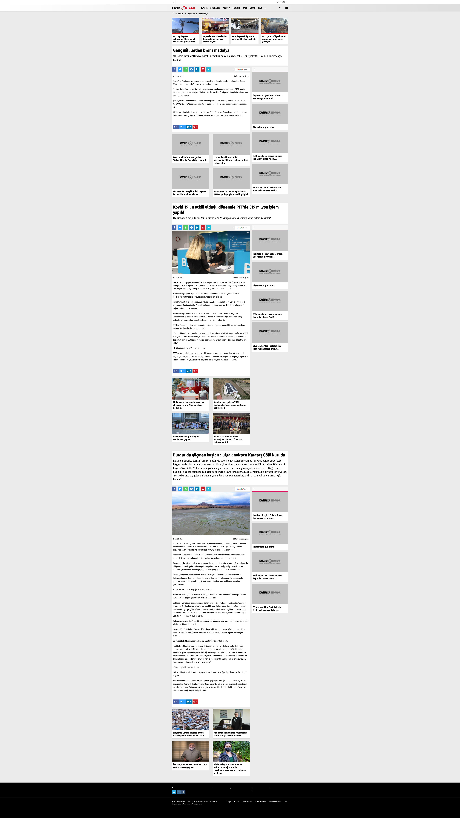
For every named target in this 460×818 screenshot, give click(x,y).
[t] (265, 8)
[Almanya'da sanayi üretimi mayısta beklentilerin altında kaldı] (190, 178)
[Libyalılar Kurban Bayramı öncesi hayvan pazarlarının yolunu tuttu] (190, 720)
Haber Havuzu (179, 14)
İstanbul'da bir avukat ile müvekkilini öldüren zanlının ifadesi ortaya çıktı (231, 160)
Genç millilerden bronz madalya (197, 14)
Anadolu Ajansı (244, 76)
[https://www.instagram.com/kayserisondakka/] (179, 792)
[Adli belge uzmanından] (231, 720)
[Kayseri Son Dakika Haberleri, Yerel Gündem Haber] (184, 8)
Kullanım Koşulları (275, 802)
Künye (229, 802)
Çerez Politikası (247, 802)
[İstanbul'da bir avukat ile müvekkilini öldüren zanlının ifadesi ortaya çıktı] (231, 144)
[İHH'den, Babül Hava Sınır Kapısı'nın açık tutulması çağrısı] (190, 751)
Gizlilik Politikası (260, 802)
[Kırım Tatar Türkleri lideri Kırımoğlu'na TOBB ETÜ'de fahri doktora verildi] (231, 423)
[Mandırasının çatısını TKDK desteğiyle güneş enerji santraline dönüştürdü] (231, 389)
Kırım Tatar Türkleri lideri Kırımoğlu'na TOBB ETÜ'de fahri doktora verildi (228, 439)
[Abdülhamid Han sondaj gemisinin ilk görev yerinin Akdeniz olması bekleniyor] (190, 389)
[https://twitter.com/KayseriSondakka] (174, 792)
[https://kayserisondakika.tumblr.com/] (183, 792)
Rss (285, 802)
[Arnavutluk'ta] (190, 144)
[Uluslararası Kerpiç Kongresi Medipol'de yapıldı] (190, 423)
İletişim (236, 802)
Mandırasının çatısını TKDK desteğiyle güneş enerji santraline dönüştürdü (230, 405)
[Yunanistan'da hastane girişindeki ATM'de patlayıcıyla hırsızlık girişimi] (231, 178)
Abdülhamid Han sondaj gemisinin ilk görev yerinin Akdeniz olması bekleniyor (189, 405)
